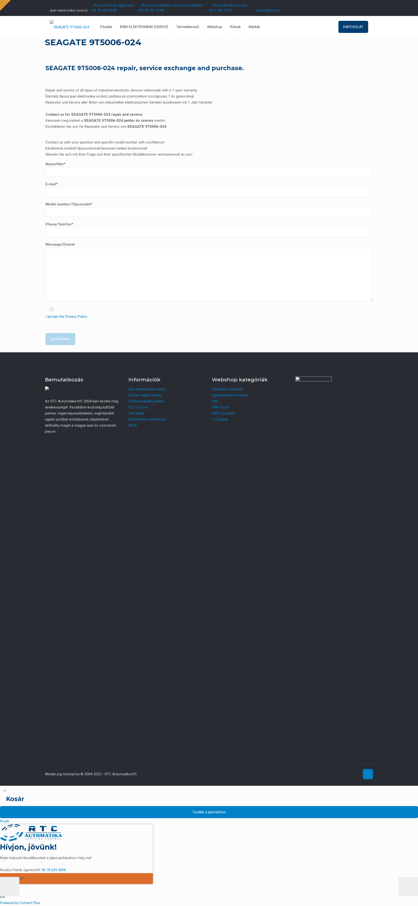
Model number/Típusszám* (68, 204)
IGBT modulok (223, 413)
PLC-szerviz (138, 407)
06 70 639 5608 (54, 870)
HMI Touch (220, 407)
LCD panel (220, 419)
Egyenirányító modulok (230, 395)
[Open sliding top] (5, 5)
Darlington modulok (227, 389)
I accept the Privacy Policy (66, 316)
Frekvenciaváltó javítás (146, 401)
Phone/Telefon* (59, 224)
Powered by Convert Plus (20, 903)
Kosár (4, 821)
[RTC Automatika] (69, 27)
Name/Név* (55, 164)
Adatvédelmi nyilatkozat (147, 419)
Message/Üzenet (60, 244)
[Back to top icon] (368, 774)
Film (215, 401)
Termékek (136, 413)
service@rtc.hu (268, 10)
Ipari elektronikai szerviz (147, 389)
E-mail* (51, 184)
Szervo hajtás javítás (144, 395)
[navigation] (209, 805)
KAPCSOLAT (353, 27)
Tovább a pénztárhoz (209, 812)
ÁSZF (132, 425)
